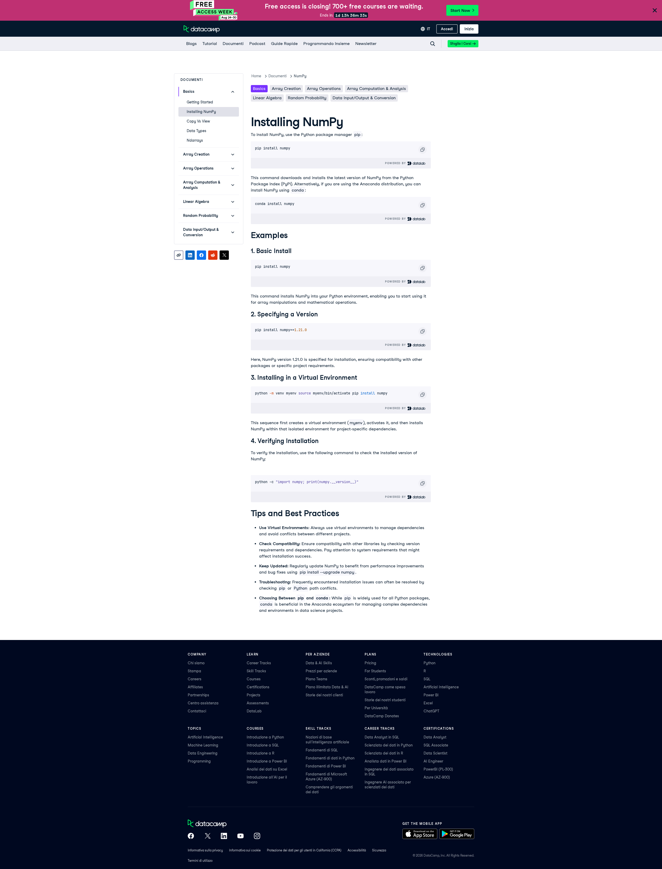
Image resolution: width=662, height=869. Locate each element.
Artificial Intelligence (441, 687)
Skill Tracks (256, 671)
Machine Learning (203, 745)
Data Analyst (435, 737)
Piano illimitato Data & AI (327, 687)
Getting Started (200, 102)
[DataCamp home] (224, 824)
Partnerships (198, 695)
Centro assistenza (203, 703)
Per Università (376, 708)
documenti (277, 76)
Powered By (396, 163)
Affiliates (195, 687)
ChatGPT (431, 711)
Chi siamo (196, 663)
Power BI (431, 695)
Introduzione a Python (265, 737)
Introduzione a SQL (263, 745)
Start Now (460, 10)
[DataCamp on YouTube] (240, 836)
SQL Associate (436, 745)
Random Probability (307, 97)
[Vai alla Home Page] (202, 29)
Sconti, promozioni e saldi (386, 679)
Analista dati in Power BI (386, 761)
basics (259, 88)
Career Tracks (259, 663)
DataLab (254, 711)
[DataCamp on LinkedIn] (224, 836)
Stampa (194, 671)
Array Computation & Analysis (376, 88)
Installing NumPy (201, 112)
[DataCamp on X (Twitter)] (207, 836)
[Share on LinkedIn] (190, 255)
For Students (375, 671)
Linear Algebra (267, 97)
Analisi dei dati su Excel (267, 769)
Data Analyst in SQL (382, 737)
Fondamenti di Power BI (326, 766)
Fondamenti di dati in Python (330, 758)
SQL (427, 679)
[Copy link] (178, 255)
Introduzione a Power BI (267, 761)
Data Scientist (435, 753)
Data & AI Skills (319, 663)
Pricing (370, 663)
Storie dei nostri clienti (324, 695)
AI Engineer (433, 761)
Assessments (258, 703)
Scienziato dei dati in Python (389, 745)
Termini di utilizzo (200, 861)
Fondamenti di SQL (322, 750)
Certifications (258, 687)
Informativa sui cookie (245, 850)
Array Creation (286, 88)
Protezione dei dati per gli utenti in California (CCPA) (304, 850)
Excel (428, 703)
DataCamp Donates (382, 716)
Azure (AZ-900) (437, 777)
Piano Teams (316, 679)
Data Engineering (202, 753)
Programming (199, 761)
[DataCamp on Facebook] (191, 836)
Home (256, 76)
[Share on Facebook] (201, 255)
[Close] (655, 10)
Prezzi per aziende (321, 671)
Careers (194, 679)
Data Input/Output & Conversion (364, 97)
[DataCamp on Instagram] (257, 836)
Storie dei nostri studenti (385, 700)
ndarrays (195, 140)
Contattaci (197, 711)
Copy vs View (198, 121)
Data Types (196, 131)
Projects (253, 695)
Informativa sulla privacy (205, 850)
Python (429, 663)
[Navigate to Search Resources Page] (432, 43)
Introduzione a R (260, 753)
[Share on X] (224, 255)
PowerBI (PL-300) (438, 769)
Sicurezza (379, 850)
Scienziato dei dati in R (384, 753)
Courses (254, 679)
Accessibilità (357, 850)
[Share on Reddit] (212, 255)
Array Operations (324, 88)
